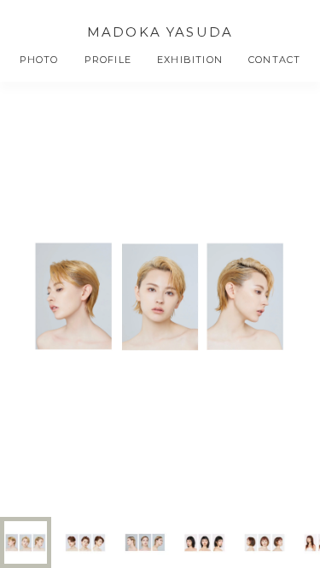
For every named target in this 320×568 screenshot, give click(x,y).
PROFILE (107, 60)
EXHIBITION (190, 60)
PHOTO (39, 60)
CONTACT (274, 60)
